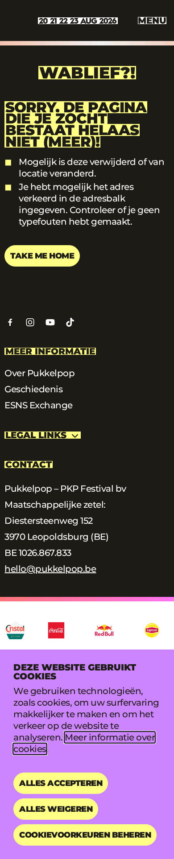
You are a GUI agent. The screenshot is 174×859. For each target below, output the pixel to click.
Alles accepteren (60, 783)
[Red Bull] (104, 630)
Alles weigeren (55, 809)
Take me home (42, 256)
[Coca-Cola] (56, 630)
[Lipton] (152, 630)
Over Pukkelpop (39, 373)
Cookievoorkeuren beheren (85, 835)
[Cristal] (15, 630)
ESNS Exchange (38, 405)
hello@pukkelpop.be (50, 568)
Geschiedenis (33, 389)
